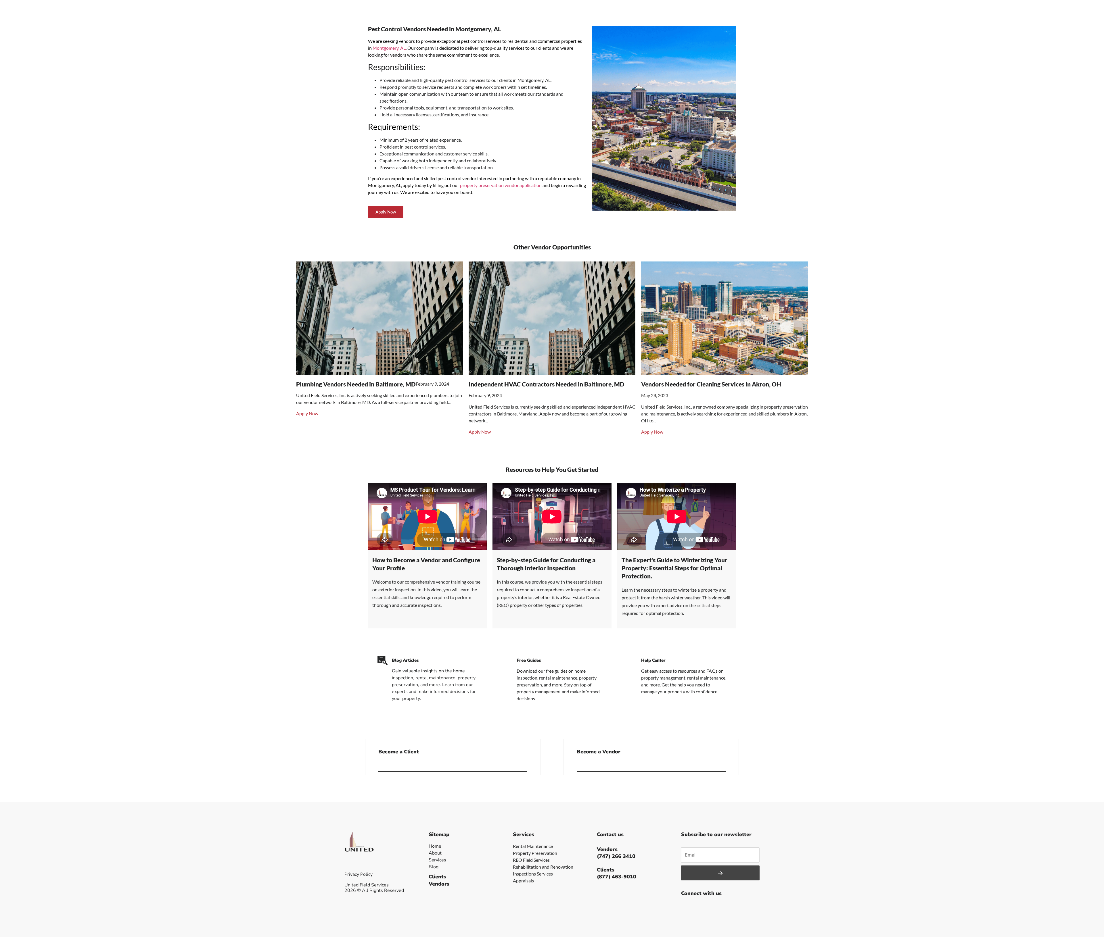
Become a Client (398, 751)
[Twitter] (700, 907)
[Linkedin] (725, 907)
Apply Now (307, 413)
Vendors (439, 883)
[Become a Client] (525, 764)
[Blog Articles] (382, 660)
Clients (437, 876)
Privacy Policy (358, 874)
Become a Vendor (598, 751)
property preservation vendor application (501, 185)
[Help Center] (632, 660)
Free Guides (529, 660)
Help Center (653, 660)
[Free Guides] (507, 660)
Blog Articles (405, 660)
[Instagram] (712, 907)
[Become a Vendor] (723, 764)
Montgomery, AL (389, 48)
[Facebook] (687, 907)
